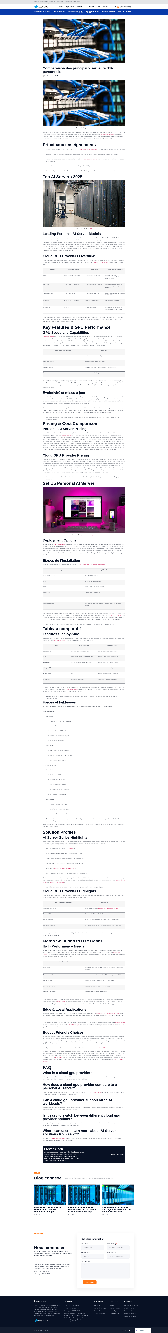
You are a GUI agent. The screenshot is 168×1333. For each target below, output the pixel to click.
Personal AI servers (48, 337)
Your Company (112, 1244)
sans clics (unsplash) (90, 535)
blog (98, 7)
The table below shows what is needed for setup (91, 564)
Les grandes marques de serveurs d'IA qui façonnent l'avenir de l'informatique (82, 1209)
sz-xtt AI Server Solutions (57, 882)
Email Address (86, 1252)
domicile (60, 7)
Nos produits (98, 1301)
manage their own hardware (88, 149)
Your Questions (86, 1261)
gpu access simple (116, 615)
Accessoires (128, 1301)
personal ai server (60, 544)
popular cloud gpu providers (101, 262)
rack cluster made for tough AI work (64, 868)
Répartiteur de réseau (125, 11)
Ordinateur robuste (59, 11)
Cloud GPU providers (72, 689)
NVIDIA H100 (61, 1002)
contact (104, 7)
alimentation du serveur (42, 11)
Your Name (85, 1244)
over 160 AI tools (120, 1022)
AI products (58, 1057)
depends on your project (90, 159)
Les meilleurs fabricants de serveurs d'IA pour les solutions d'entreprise (47, 1209)
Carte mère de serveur (92, 11)
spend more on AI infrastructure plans (108, 908)
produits (79, 7)
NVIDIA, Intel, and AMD (107, 134)
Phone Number (112, 1252)
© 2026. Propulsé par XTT (41, 1330)
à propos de (70, 7)
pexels (90, 128)
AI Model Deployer (74, 1025)
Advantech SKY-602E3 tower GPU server (108, 1013)
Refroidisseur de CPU (85, 13)
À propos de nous (40, 1301)
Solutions (91, 7)
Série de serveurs (74, 11)
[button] (115, 7)
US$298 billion (69, 848)
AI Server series (48, 238)
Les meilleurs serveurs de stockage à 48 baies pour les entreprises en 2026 (116, 1209)
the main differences (60, 640)
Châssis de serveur (108, 11)
